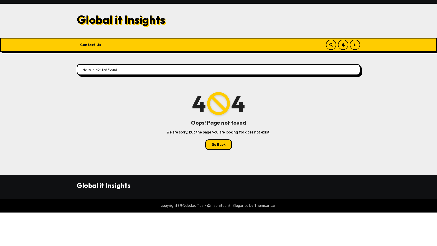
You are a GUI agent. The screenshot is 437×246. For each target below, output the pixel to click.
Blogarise (240, 205)
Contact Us (90, 44)
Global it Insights (121, 19)
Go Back (219, 145)
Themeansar (264, 205)
